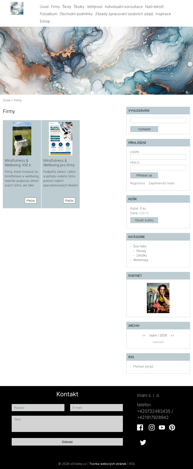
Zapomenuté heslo (162, 183)
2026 (163, 335)
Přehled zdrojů (143, 366)
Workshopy (140, 260)
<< (144, 335)
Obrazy (141, 251)
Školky (79, 6)
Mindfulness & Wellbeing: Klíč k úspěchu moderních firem (21, 167)
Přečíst (30, 200)
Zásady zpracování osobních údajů (124, 14)
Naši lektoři (154, 6)
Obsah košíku (144, 220)
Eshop (45, 21)
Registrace (137, 183)
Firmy (55, 6)
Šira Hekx (139, 246)
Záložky (141, 255)
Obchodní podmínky (76, 14)
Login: (134, 151)
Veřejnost (95, 6)
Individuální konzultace (124, 6)
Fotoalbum (48, 14)
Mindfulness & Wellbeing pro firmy (59, 162)
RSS (132, 464)
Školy (66, 6)
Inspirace (163, 14)
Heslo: (135, 162)
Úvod (44, 6)
